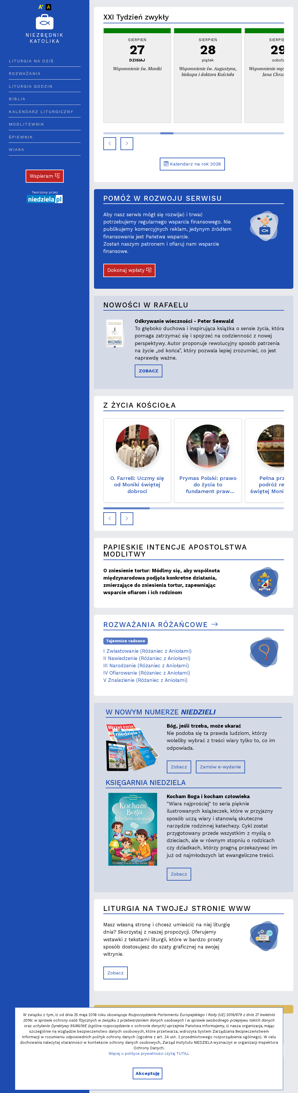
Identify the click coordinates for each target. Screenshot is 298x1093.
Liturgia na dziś (31, 61)
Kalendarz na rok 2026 (194, 164)
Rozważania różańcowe (157, 624)
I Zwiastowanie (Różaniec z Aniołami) (147, 651)
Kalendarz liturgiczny (41, 111)
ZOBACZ (148, 371)
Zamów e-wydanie (220, 767)
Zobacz (179, 767)
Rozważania (25, 73)
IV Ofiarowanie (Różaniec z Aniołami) (146, 673)
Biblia (17, 98)
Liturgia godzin (31, 86)
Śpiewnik (21, 137)
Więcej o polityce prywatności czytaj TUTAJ (148, 1053)
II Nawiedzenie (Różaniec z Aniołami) (146, 658)
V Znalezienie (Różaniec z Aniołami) (145, 680)
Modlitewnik (27, 124)
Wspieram (42, 176)
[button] (109, 143)
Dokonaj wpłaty (126, 270)
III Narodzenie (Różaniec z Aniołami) (146, 665)
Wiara (16, 149)
